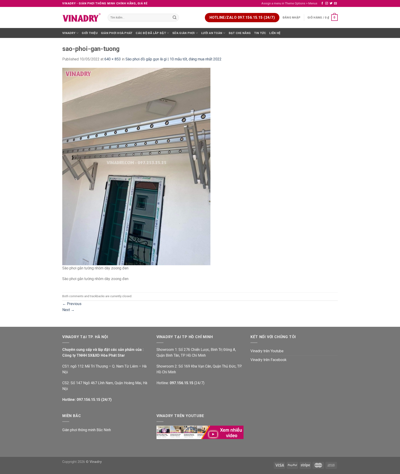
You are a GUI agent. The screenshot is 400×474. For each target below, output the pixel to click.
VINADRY (68, 33)
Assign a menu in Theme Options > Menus (289, 3)
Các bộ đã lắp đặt (151, 33)
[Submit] (175, 18)
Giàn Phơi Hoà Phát (117, 33)
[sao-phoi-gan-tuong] (136, 166)
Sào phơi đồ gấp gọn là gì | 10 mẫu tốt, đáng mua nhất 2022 (173, 59)
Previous (71, 304)
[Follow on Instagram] (326, 3)
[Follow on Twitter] (331, 3)
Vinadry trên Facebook (268, 360)
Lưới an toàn (211, 33)
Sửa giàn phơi (183, 33)
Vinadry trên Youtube (267, 351)
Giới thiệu (90, 33)
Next (68, 310)
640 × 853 (112, 59)
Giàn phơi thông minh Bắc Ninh (86, 430)
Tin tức (260, 33)
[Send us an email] (335, 3)
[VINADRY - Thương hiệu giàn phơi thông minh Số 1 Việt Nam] (81, 17)
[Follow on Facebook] (322, 3)
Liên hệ (274, 33)
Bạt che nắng (240, 33)
